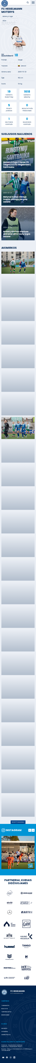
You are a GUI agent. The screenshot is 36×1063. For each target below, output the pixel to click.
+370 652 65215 (5, 1050)
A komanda (4, 1031)
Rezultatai (4, 1008)
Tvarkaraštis (5, 1005)
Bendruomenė (5, 1015)
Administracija (5, 1034)
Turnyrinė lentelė (6, 1012)
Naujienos (4, 1028)
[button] (27, 2)
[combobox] (9, 16)
